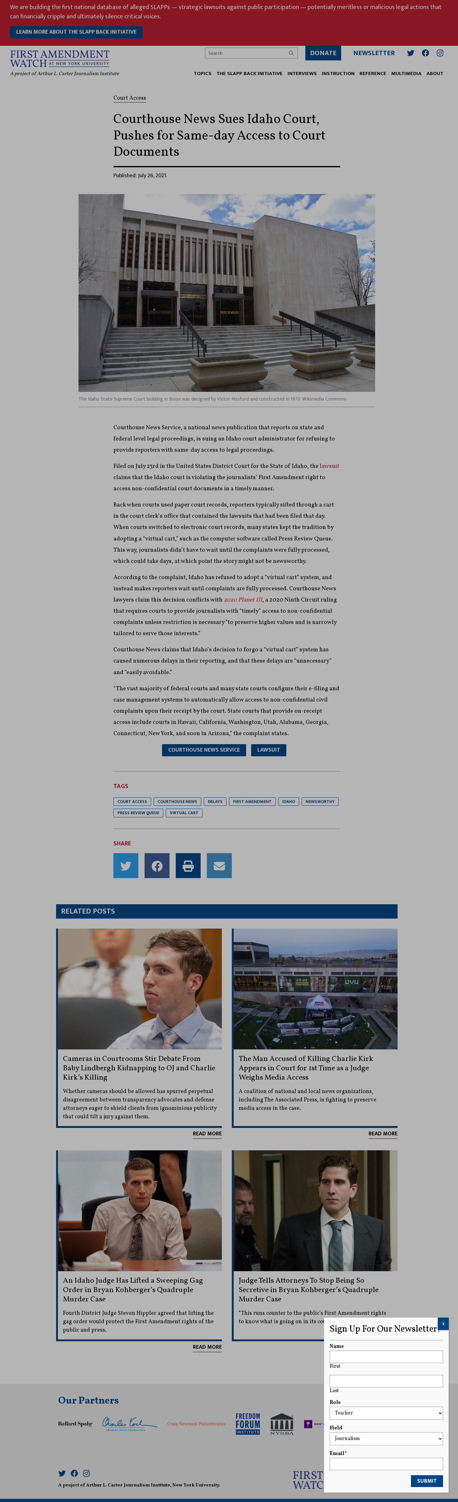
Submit (427, 1481)
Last (334, 1390)
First (335, 1366)
